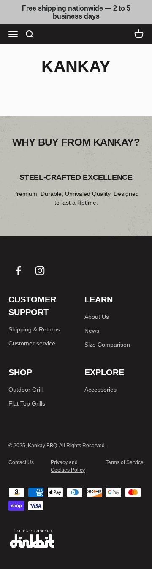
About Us (96, 316)
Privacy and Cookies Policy (68, 466)
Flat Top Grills (26, 403)
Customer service (31, 343)
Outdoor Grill (25, 389)
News (91, 330)
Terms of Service (125, 462)
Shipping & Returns (34, 329)
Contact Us (21, 462)
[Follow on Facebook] (18, 270)
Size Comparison (107, 344)
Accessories (100, 389)
